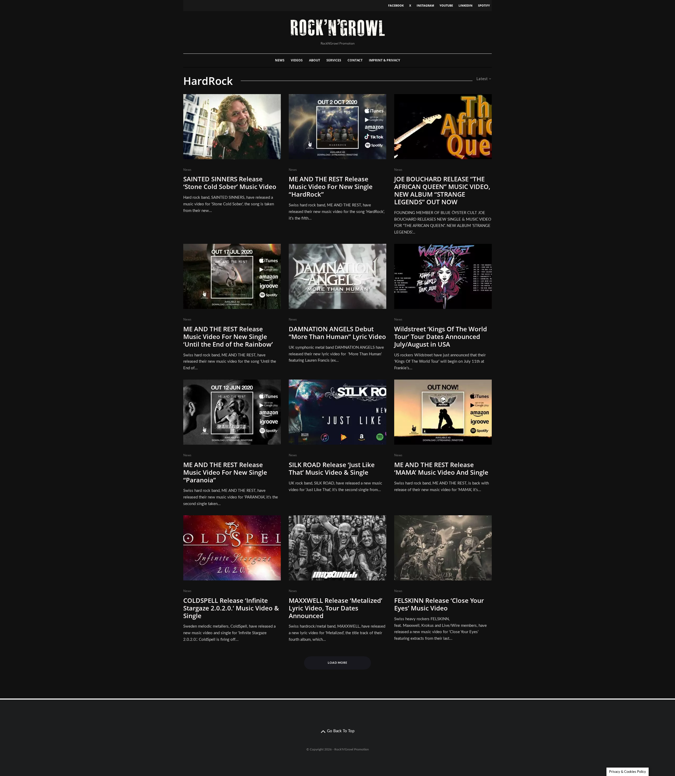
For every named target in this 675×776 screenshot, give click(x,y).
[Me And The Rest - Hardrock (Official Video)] (337, 126)
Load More (338, 662)
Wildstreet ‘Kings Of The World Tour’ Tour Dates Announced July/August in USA (440, 336)
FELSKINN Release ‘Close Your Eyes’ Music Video (439, 604)
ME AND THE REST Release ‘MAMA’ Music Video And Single (441, 468)
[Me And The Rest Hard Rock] (443, 412)
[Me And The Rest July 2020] (232, 276)
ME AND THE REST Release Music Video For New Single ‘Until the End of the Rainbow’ (228, 336)
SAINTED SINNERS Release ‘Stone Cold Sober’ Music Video (229, 183)
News (280, 60)
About (314, 60)
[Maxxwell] (337, 547)
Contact (355, 60)
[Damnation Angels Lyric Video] (337, 276)
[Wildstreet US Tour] (443, 276)
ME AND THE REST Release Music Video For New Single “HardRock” (331, 186)
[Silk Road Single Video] (337, 412)
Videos (297, 60)
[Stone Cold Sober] (232, 126)
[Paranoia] (232, 412)
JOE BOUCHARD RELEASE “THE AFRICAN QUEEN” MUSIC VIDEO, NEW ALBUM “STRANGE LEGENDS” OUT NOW (442, 190)
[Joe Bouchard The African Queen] (443, 126)
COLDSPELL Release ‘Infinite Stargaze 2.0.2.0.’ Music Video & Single (231, 608)
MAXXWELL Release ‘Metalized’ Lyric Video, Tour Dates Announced (335, 608)
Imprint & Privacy (384, 60)
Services (333, 60)
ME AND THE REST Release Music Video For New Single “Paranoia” (225, 472)
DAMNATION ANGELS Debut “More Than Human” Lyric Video (337, 333)
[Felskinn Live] (443, 547)
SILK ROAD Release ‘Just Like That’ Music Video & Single (332, 468)
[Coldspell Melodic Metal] (232, 547)
